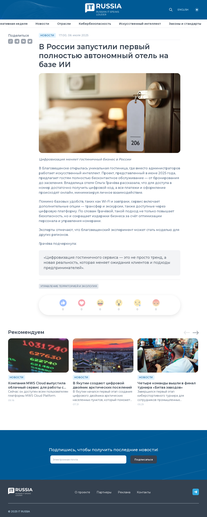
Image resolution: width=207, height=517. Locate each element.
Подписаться (143, 459)
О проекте (82, 492)
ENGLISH (183, 10)
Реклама (124, 492)
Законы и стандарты (185, 24)
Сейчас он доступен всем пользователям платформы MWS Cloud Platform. (38, 393)
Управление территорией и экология (68, 286)
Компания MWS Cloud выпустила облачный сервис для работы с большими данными (36, 385)
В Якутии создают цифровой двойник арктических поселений (102, 385)
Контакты (144, 492)
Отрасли (64, 24)
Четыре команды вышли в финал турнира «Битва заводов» (166, 385)
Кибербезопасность (95, 24)
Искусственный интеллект (140, 24)
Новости (42, 24)
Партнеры (104, 492)
